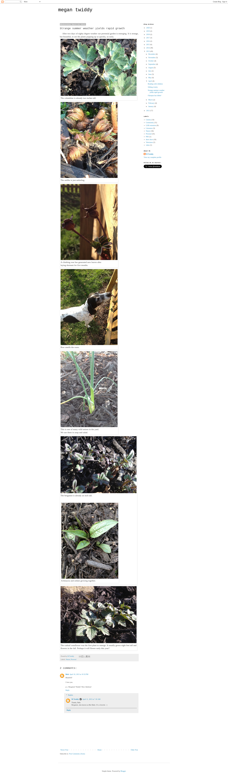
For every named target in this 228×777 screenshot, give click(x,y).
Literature (149, 128)
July (150, 71)
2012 (148, 110)
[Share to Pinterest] (89, 656)
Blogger (123, 771)
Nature (68, 659)
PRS (147, 137)
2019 (148, 31)
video (148, 145)
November (152, 57)
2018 (148, 34)
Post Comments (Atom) (77, 754)
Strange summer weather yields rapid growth (156, 91)
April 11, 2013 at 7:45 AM (91, 699)
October (151, 61)
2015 (148, 44)
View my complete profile (152, 157)
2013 (148, 51)
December (152, 54)
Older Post (134, 750)
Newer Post (64, 750)
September (152, 64)
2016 (148, 41)
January (151, 106)
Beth (67, 674)
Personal (73, 659)
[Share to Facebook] (87, 656)
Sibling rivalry (153, 87)
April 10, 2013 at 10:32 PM (79, 674)
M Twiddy (75, 699)
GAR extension (151, 125)
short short (149, 139)
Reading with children (155, 84)
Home (99, 750)
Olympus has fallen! (154, 95)
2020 (148, 28)
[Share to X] (84, 656)
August (151, 68)
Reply (67, 690)
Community (150, 122)
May (150, 78)
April (150, 81)
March (150, 100)
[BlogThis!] (82, 656)
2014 (148, 48)
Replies (70, 695)
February (151, 103)
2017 (148, 38)
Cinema (148, 120)
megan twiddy (75, 10)
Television (149, 142)
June (150, 74)
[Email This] (80, 656)
